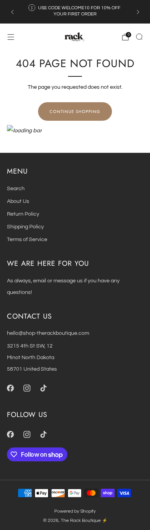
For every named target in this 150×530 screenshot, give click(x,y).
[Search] (139, 37)
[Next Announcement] (138, 12)
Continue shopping (75, 111)
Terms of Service (27, 239)
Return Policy (23, 214)
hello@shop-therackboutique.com (48, 333)
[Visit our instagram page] (26, 388)
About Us (18, 201)
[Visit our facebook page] (10, 388)
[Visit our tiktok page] (43, 388)
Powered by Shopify (75, 511)
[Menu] (11, 37)
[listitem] (75, 12)
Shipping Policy (25, 227)
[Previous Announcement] (12, 12)
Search (16, 188)
